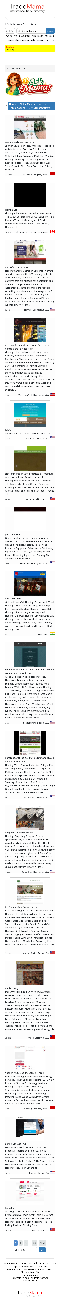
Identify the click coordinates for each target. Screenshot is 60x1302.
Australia (49, 35)
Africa (17, 35)
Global (9, 35)
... (30, 1243)
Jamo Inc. (10, 1207)
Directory (10, 49)
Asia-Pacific (37, 35)
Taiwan (40, 40)
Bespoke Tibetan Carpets (19, 832)
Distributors (41, 1267)
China (18, 40)
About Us (17, 1263)
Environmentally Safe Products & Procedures (30, 473)
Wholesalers (30, 1269)
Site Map (28, 1263)
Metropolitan (27, 1272)
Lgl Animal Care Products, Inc (21, 906)
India (33, 40)
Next (42, 1243)
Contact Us (50, 1263)
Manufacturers (14, 1269)
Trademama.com (30, 1275)
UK (47, 40)
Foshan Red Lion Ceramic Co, (21, 142)
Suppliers (10, 47)
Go (42, 1249)
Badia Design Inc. (14, 988)
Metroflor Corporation (17, 267)
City (37, 1272)
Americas (25, 35)
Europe (25, 40)
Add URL (38, 1263)
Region (41, 1269)
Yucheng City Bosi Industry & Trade (24, 1072)
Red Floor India (13, 598)
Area (49, 1269)
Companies (28, 1267)
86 (34, 1243)
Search (50, 30)
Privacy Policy (30, 1280)
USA (52, 40)
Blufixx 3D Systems (15, 1143)
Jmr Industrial (12, 534)
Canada (10, 40)
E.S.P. (8, 429)
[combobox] (6, 31)
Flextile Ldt (11, 209)
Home (12, 104)
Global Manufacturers (31, 104)
